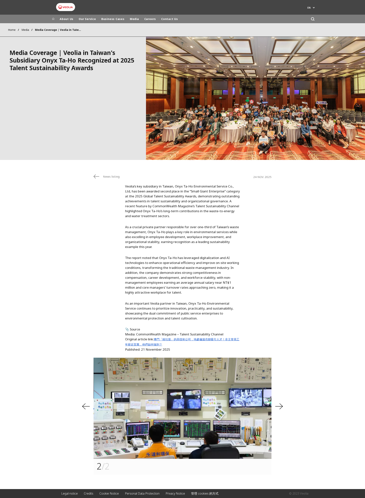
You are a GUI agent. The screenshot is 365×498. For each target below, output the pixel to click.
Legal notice (69, 493)
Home (12, 30)
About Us (66, 19)
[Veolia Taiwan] (65, 7)
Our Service (87, 19)
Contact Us (169, 19)
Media (134, 19)
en (309, 7)
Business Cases (113, 19)
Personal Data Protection (142, 493)
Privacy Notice (175, 493)
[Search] (313, 19)
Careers (150, 19)
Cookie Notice (109, 493)
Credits (88, 493)
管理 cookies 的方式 (204, 493)
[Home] (53, 19)
